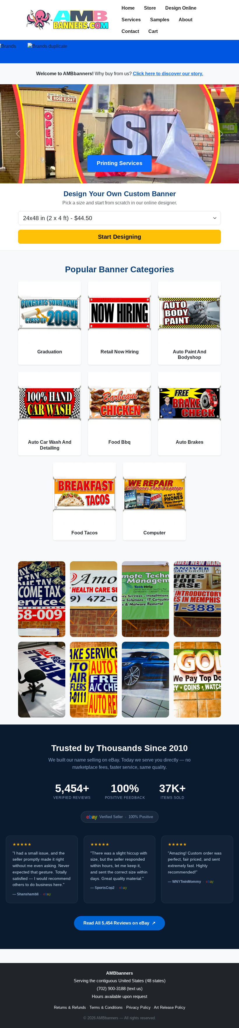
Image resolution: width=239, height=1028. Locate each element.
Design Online (180, 8)
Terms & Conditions (106, 1007)
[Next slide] (221, 133)
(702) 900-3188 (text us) (120, 988)
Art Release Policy (169, 1007)
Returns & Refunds (70, 1007)
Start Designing (119, 237)
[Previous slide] (18, 133)
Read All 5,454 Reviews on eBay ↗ (119, 922)
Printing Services (120, 163)
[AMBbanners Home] (67, 20)
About (185, 19)
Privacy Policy (138, 1007)
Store (150, 8)
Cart (153, 31)
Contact (130, 31)
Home (128, 8)
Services (131, 19)
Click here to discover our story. (168, 73)
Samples (159, 19)
